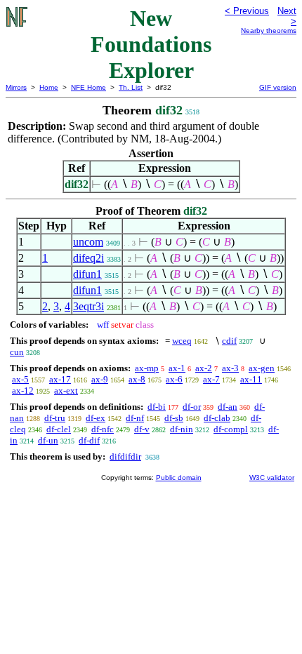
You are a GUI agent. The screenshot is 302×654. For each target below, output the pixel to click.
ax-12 (23, 390)
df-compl (231, 429)
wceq (182, 340)
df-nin (181, 429)
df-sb (173, 418)
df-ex (95, 418)
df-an (227, 406)
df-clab (217, 418)
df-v (142, 429)
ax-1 (177, 368)
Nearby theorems (268, 30)
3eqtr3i (88, 306)
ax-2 (203, 368)
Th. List (131, 87)
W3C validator (271, 477)
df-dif (89, 440)
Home (48, 87)
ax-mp (147, 368)
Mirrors (16, 87)
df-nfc (102, 429)
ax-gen (262, 368)
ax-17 (60, 379)
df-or (192, 406)
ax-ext (66, 390)
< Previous (247, 11)
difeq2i (88, 258)
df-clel (58, 429)
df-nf (135, 418)
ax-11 (251, 379)
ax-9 (99, 379)
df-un (48, 440)
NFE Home (88, 87)
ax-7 (211, 379)
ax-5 (20, 379)
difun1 (87, 274)
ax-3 (230, 368)
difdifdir (125, 456)
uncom (88, 242)
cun (17, 352)
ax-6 (174, 379)
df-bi (156, 406)
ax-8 (137, 379)
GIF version (277, 87)
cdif (229, 340)
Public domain (179, 477)
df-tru (54, 418)
